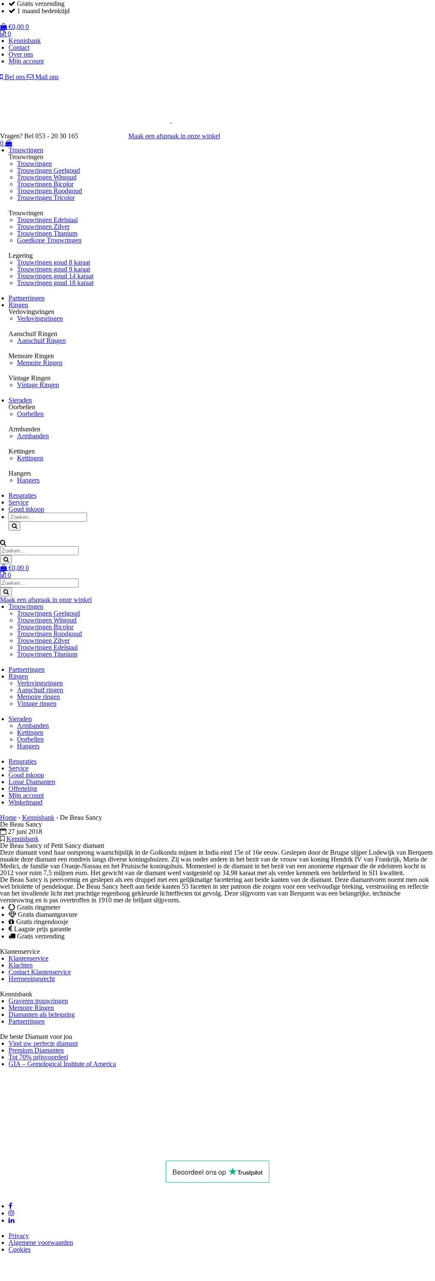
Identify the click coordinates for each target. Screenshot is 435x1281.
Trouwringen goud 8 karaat (53, 262)
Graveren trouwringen (38, 1000)
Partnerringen (26, 298)
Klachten (20, 965)
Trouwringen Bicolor (45, 184)
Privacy (18, 1235)
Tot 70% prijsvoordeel (38, 1057)
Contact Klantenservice (39, 972)
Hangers (28, 480)
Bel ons (15, 76)
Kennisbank (24, 40)
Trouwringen (25, 150)
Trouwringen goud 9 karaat (53, 269)
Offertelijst (22, 788)
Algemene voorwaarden (40, 1242)
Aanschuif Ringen (41, 340)
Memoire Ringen (39, 362)
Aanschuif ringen (40, 689)
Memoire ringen (38, 696)
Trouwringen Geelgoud (48, 170)
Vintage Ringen (38, 384)
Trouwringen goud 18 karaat (55, 282)
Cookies (19, 1249)
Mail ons (46, 76)
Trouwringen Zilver (43, 226)
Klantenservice (28, 958)
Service (18, 502)
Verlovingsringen (40, 318)
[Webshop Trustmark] (92, 1150)
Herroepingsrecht (31, 978)
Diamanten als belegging (41, 1014)
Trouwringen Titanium (47, 233)
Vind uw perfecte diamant (43, 1043)
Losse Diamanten (31, 781)
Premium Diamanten (36, 1050)
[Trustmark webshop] (107, 136)
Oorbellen (30, 413)
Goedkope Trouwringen (49, 240)
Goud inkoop (26, 509)
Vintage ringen (36, 703)
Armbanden (33, 435)
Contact (18, 47)
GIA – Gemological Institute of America (62, 1063)
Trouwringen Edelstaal (47, 219)
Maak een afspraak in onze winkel (174, 136)
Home (8, 817)
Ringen (18, 304)
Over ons (20, 54)
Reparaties (22, 495)
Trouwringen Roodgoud (49, 190)
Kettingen (30, 458)
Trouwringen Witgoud (46, 177)
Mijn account (26, 61)
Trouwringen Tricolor (46, 197)
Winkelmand (25, 802)
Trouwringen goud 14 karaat (55, 276)
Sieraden (20, 400)
